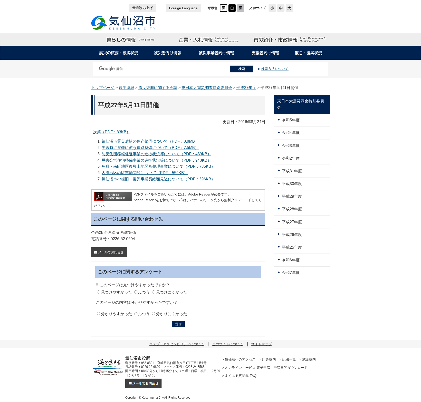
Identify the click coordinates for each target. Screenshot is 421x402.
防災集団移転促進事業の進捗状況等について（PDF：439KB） (156, 154)
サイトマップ (261, 344)
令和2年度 (291, 158)
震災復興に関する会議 (157, 88)
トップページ (103, 88)
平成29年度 (292, 196)
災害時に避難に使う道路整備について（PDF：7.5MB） (150, 148)
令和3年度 (291, 146)
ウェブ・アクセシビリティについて (176, 344)
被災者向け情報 (167, 53)
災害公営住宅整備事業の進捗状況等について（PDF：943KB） (156, 160)
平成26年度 (292, 235)
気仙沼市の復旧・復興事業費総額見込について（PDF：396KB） (158, 179)
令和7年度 (291, 273)
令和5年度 (291, 120)
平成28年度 (292, 209)
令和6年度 (291, 260)
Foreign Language (183, 8)
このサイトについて (227, 344)
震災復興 (126, 88)
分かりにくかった (171, 314)
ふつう (144, 292)
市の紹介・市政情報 (289, 40)
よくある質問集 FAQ (241, 376)
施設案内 (309, 359)
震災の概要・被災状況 (118, 53)
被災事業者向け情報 (216, 53)
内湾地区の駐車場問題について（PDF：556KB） (145, 173)
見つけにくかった (171, 292)
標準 (281, 8)
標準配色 (224, 8)
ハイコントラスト (232, 8)
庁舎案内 (269, 359)
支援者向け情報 (265, 53)
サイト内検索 (94, 67)
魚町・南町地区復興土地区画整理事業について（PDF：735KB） (158, 166)
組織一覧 (289, 359)
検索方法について (274, 69)
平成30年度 (292, 184)
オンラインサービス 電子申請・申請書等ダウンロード (266, 368)
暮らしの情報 (130, 40)
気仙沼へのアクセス (240, 359)
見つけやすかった (116, 292)
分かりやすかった (116, 314)
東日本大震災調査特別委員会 (207, 88)
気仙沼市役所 (123, 23)
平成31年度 (292, 171)
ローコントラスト (241, 8)
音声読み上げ (142, 8)
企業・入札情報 (210, 40)
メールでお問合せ (111, 252)
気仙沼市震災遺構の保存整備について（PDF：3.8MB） (150, 141)
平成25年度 (292, 247)
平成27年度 (246, 88)
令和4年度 (291, 133)
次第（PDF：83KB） (111, 132)
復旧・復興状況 (308, 53)
